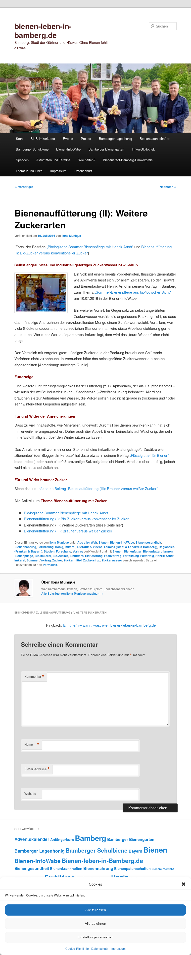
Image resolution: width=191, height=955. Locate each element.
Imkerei (70, 547)
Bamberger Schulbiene (32, 149)
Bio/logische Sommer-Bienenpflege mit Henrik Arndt (66, 512)
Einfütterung (93, 556)
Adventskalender (31, 839)
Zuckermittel (73, 560)
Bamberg (90, 838)
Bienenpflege (23, 556)
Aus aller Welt (87, 542)
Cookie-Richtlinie (77, 948)
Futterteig (147, 556)
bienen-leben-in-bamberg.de (43, 30)
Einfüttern (77, 556)
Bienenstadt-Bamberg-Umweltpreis (128, 159)
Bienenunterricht (163, 869)
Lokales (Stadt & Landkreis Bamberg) (130, 547)
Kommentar (34, 676)
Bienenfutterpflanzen (158, 551)
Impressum (118, 948)
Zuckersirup (91, 560)
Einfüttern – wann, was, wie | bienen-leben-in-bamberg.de (109, 625)
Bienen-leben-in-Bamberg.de (102, 860)
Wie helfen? (86, 159)
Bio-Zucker (60, 556)
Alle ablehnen (95, 923)
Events (68, 138)
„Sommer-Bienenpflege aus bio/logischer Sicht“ (133, 292)
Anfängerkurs (62, 839)
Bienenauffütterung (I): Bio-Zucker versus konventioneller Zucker (76, 518)
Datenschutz (99, 948)
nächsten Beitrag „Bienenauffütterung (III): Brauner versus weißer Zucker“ (98, 488)
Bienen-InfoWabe (68, 149)
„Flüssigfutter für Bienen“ (149, 455)
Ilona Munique (71, 235)
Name (31, 744)
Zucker (57, 560)
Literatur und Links (29, 170)
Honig (59, 547)
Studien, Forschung (57, 551)
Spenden (22, 159)
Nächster (168, 187)
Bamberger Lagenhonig (115, 138)
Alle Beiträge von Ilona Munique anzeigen (72, 593)
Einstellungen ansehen (95, 937)
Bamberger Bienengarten (106, 149)
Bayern (135, 851)
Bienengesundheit (148, 542)
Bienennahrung (25, 547)
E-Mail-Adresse (37, 769)
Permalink (50, 564)
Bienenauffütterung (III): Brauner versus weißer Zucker (68, 530)
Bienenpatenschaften (155, 138)
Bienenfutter (133, 551)
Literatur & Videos (89, 547)
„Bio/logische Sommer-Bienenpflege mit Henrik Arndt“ (90, 246)
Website (30, 793)
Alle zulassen (95, 910)
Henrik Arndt (164, 556)
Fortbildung (45, 547)
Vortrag (78, 551)
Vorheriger (23, 187)
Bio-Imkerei (43, 556)
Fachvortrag (112, 556)
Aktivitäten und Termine (53, 159)
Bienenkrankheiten (66, 868)
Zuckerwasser (112, 560)
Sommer (33, 560)
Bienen (103, 542)
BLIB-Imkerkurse (43, 138)
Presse (86, 138)
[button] (183, 884)
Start (19, 138)
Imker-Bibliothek (143, 149)
